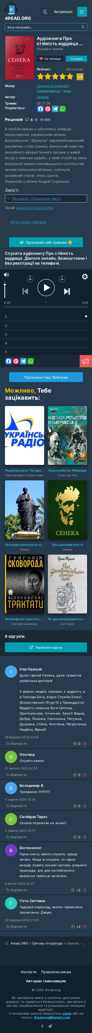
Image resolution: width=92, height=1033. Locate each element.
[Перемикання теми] (45, 11)
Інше (67, 91)
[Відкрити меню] (82, 12)
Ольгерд (27, 754)
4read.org (18, 18)
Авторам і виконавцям (46, 981)
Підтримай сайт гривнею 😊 (48, 242)
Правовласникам (56, 972)
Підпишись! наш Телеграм (46, 377)
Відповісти (19, 743)
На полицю (52, 59)
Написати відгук (49, 647)
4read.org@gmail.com (52, 1017)
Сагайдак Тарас (33, 817)
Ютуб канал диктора (28, 222)
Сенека (43, 97)
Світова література (52, 86)
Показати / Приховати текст (36, 198)
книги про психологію (34, 208)
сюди (67, 1013)
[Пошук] (83, 27)
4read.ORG (19, 943)
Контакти (28, 972)
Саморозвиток (48, 91)
